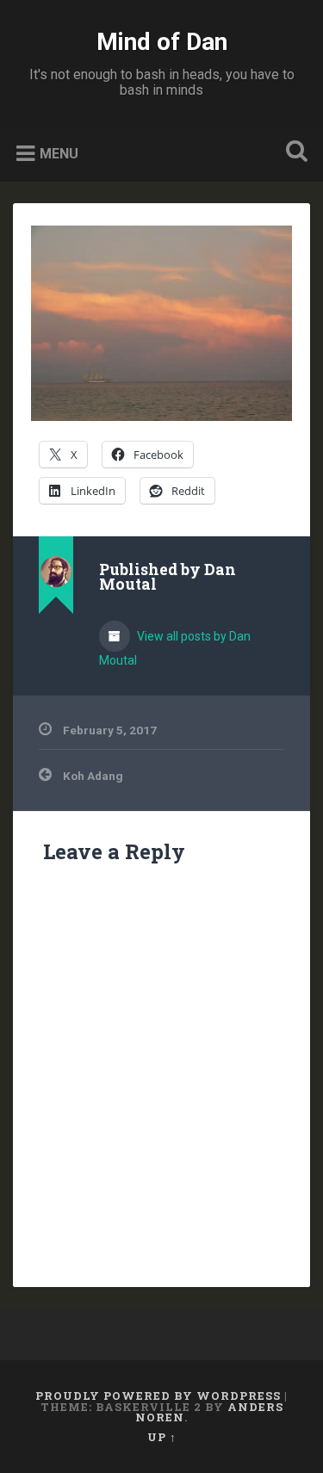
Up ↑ (162, 1437)
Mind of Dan (161, 42)
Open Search (293, 152)
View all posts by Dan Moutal (175, 648)
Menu (59, 153)
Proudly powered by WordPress (158, 1395)
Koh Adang (93, 776)
